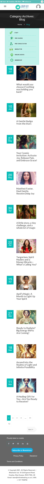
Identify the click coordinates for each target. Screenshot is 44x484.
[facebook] (9, 443)
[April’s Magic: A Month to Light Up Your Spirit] (26, 283)
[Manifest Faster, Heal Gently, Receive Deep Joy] (26, 178)
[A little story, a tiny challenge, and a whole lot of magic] (26, 212)
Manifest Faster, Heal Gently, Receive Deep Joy (25, 191)
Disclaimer (33, 456)
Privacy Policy (18, 456)
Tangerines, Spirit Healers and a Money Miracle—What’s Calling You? (26, 261)
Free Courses (19, 38)
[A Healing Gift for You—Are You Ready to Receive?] (26, 386)
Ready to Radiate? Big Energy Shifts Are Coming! (26, 330)
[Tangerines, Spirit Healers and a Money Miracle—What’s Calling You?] (26, 246)
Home (19, 24)
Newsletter (18, 49)
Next (30, 429)
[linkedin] (23, 443)
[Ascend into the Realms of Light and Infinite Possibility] (26, 351)
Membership (18, 60)
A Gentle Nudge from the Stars (24, 122)
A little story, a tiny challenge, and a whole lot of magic (26, 225)
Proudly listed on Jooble (15, 438)
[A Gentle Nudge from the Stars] (26, 110)
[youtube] (27, 443)
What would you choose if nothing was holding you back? (25, 88)
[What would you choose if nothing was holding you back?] (26, 73)
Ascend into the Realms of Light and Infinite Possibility (26, 365)
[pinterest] (18, 443)
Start (4, 1)
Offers (19, 2)
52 (9, 424)
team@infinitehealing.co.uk (22, 477)
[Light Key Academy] (22, 6)
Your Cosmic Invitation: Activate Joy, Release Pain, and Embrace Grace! (26, 157)
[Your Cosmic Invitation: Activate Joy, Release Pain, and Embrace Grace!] (26, 142)
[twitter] (13, 443)
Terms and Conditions (14, 461)
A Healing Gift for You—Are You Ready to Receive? (26, 399)
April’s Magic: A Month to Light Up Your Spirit (25, 296)
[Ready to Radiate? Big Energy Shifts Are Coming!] (26, 317)
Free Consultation (21, 43)
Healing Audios (19, 54)
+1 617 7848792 (22, 480)
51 (30, 418)
